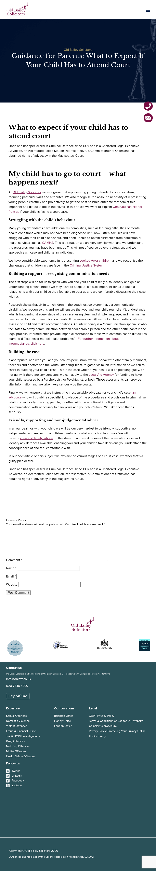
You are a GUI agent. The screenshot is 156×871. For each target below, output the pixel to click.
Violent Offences (16, 726)
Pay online (17, 696)
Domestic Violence (18, 721)
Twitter (16, 771)
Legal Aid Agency (101, 374)
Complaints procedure (103, 726)
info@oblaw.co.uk (18, 679)
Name (11, 568)
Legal (93, 708)
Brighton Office (63, 716)
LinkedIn (17, 776)
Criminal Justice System (87, 265)
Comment (14, 560)
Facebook (18, 780)
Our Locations (64, 708)
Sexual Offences (16, 716)
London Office (63, 726)
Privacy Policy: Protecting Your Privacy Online (117, 731)
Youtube (17, 785)
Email (11, 576)
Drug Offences (15, 741)
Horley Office (62, 721)
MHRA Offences (16, 751)
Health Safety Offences (20, 756)
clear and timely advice (36, 438)
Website (11, 584)
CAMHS (47, 242)
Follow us (13, 763)
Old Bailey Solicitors (27, 192)
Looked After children (95, 260)
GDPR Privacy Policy (101, 716)
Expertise (13, 708)
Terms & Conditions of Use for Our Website (116, 721)
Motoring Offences (18, 746)
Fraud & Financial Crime (21, 731)
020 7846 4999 (17, 685)
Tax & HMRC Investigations (23, 736)
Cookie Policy (97, 736)
